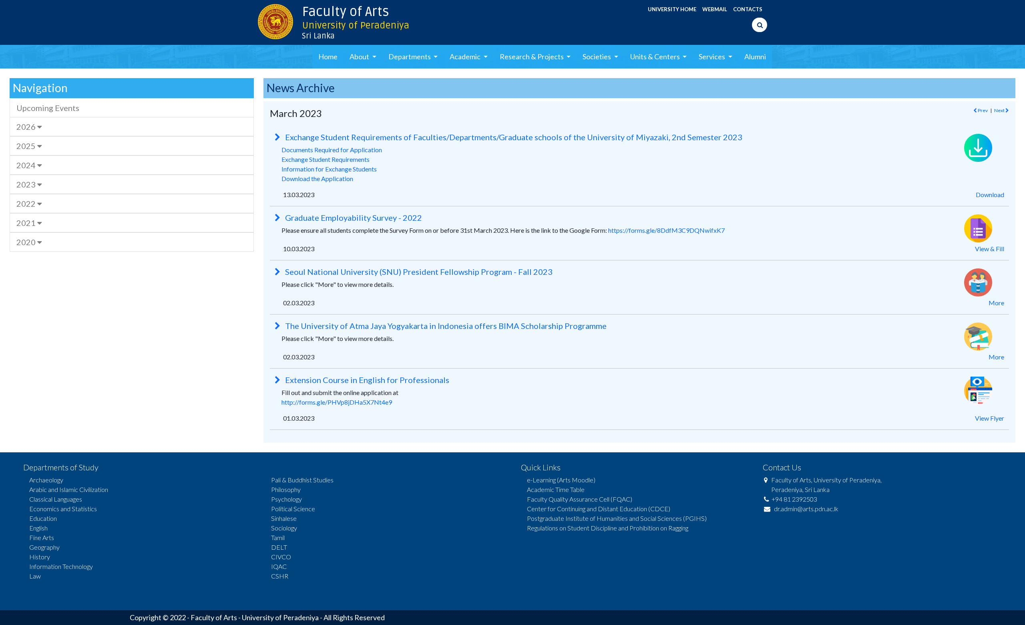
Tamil (278, 537)
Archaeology (46, 480)
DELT (279, 547)
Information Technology (61, 566)
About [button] (360, 56)
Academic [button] (466, 56)
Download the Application (317, 178)
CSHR (279, 576)
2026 (26, 126)
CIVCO (281, 556)
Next (999, 110)
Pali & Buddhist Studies (302, 480)
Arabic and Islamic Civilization (68, 489)
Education (43, 518)
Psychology (286, 499)
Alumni (755, 56)
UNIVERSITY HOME (672, 9)
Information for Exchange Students (329, 169)
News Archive (301, 88)
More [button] (996, 302)
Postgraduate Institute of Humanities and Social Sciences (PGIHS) (617, 518)
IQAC (279, 566)
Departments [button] (410, 56)
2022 (26, 203)
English (38, 528)
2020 (26, 242)
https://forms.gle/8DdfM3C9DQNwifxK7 (666, 230)
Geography (44, 547)
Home (328, 56)
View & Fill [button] (989, 248)
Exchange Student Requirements (325, 159)
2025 (26, 146)
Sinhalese (284, 518)
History (39, 556)
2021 (26, 223)
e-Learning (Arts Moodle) (561, 480)
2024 (26, 165)
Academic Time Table (556, 489)
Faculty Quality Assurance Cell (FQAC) (579, 499)
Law (35, 576)
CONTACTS (747, 9)
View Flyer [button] (989, 418)
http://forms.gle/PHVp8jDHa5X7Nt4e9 (336, 402)
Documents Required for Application (331, 149)
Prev (982, 110)
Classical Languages (55, 499)
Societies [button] (597, 56)
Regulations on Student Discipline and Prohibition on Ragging (607, 528)
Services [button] (712, 56)
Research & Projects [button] (532, 56)
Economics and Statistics (63, 508)
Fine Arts (41, 537)
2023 (26, 184)
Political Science (293, 508)
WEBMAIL (714, 9)
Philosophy (286, 489)
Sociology (284, 528)
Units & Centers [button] (655, 56)
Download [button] (990, 194)
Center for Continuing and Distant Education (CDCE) (598, 508)
